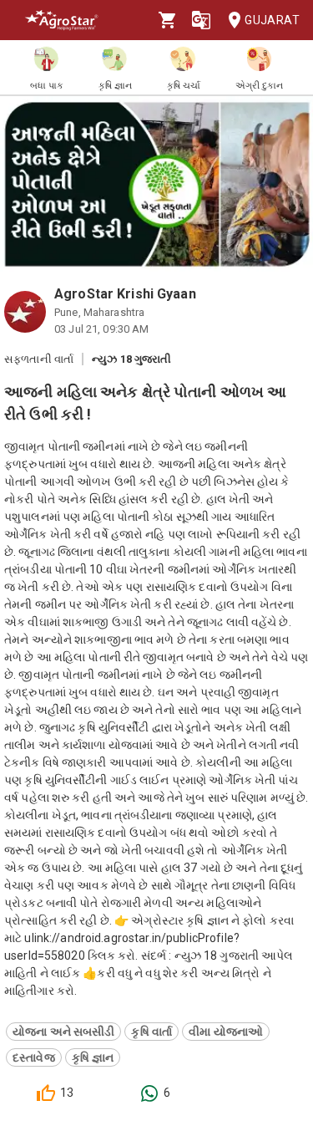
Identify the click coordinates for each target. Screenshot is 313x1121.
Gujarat (272, 20)
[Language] (201, 20)
